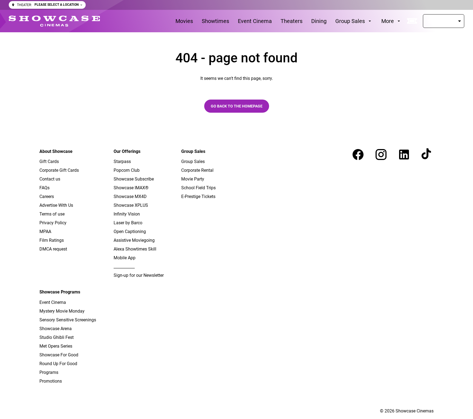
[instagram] (381, 154)
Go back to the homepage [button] (237, 106)
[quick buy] (412, 21)
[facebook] (358, 154)
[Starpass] (443, 21)
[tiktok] (427, 154)
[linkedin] (404, 154)
